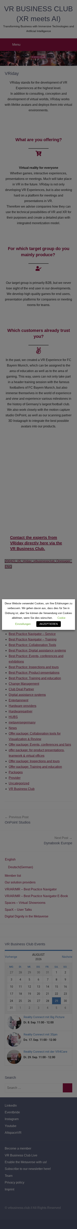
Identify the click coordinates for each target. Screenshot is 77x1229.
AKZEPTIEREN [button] (48, 624)
